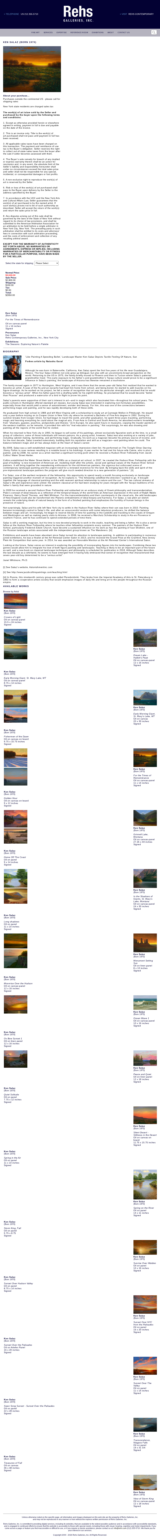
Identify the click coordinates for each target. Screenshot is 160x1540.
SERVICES (48, 32)
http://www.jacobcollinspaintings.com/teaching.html (39, 572)
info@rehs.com (120, 1528)
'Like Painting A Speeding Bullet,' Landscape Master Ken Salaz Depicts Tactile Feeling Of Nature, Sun (81, 357)
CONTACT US (124, 32)
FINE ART (35, 32)
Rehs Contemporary (141, 14)
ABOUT (111, 32)
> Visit (123, 14)
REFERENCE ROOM (79, 32)
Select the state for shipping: (19, 263)
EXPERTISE (62, 32)
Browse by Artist (11, 591)
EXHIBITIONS (98, 32)
